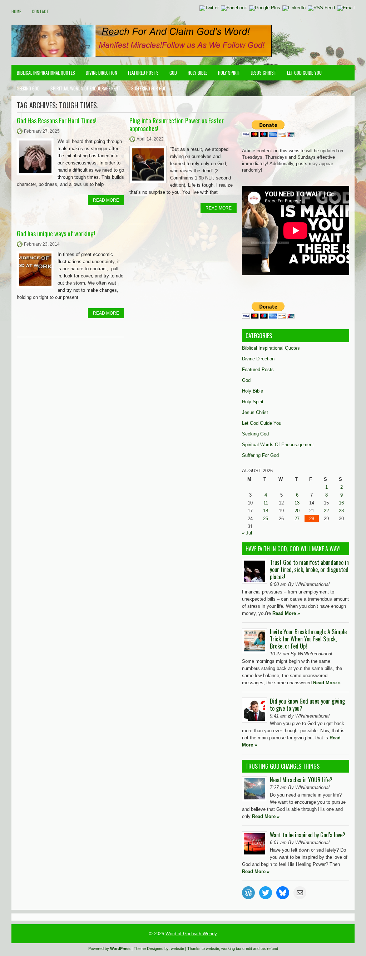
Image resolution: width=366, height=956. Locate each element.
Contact (40, 11)
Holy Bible (197, 72)
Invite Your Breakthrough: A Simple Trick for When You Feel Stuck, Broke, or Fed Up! (308, 638)
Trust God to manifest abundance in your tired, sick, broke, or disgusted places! (309, 569)
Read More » (286, 613)
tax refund (269, 948)
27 (297, 518)
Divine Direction (101, 72)
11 (265, 503)
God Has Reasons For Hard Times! (57, 120)
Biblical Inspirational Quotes (46, 72)
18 (265, 510)
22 (326, 510)
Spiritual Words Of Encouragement (85, 88)
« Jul (247, 533)
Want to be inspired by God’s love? (307, 835)
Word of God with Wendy (191, 933)
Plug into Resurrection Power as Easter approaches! (176, 124)
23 (341, 510)
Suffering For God (149, 88)
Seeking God (28, 88)
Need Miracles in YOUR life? (301, 779)
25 (265, 518)
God (173, 72)
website (177, 948)
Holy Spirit (229, 72)
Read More (106, 200)
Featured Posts (143, 72)
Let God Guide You (304, 72)
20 (297, 510)
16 (341, 503)
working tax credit (236, 948)
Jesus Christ (263, 72)
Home (16, 11)
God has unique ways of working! (56, 233)
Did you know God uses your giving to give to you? (307, 705)
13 (297, 503)
